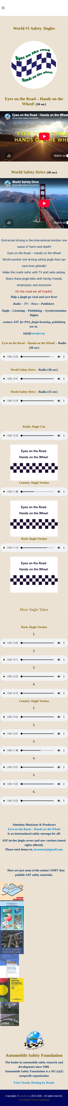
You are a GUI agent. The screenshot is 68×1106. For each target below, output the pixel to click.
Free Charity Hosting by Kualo (34, 1082)
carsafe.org (24, 1095)
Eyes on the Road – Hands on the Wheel (34, 829)
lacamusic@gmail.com (48, 849)
